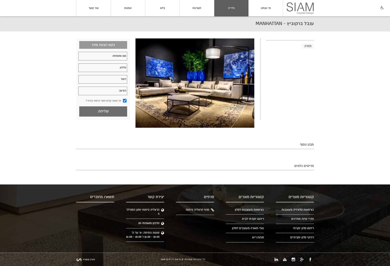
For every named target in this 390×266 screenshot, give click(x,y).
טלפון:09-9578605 (148, 223)
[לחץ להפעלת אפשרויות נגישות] (381, 8)
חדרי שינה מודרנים (302, 219)
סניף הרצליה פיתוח (197, 209)
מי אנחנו (266, 8)
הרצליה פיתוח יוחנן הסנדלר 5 (142, 211)
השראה (196, 8)
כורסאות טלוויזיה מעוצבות (298, 209)
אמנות (128, 8)
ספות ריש (258, 237)
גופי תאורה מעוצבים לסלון (248, 228)
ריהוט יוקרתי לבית (253, 219)
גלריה (231, 8)
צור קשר (94, 8)
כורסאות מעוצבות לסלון (249, 209)
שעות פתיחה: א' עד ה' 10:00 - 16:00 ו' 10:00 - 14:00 (142, 234)
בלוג (162, 8)
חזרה (307, 46)
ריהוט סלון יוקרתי (303, 228)
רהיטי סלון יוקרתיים (302, 237)
